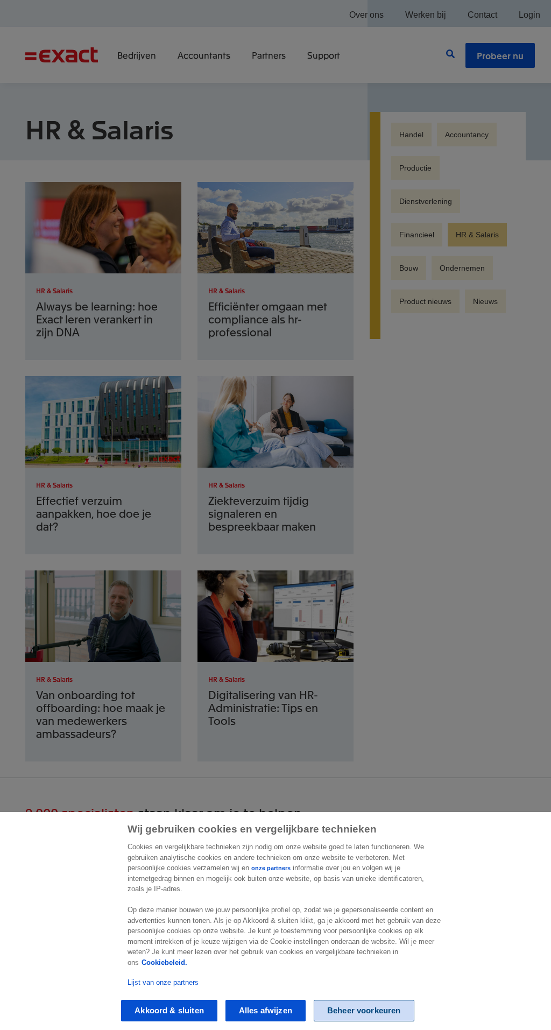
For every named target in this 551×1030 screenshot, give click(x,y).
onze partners (271, 868)
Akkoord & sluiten (169, 1010)
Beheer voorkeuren (364, 1010)
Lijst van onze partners (163, 982)
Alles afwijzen (265, 1010)
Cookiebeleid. (164, 962)
